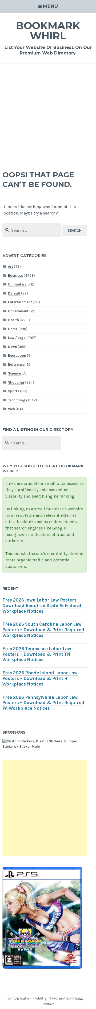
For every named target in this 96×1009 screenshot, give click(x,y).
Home (13, 329)
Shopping (16, 382)
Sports (13, 391)
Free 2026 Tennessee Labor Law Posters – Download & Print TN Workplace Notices (36, 654)
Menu (50, 6)
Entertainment (20, 302)
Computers (17, 284)
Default (14, 293)
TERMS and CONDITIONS (65, 999)
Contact (48, 1004)
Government (18, 311)
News (12, 347)
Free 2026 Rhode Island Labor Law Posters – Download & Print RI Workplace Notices (40, 678)
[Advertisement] (48, 114)
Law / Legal (17, 338)
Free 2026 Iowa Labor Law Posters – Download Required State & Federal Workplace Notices (41, 606)
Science (14, 373)
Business (15, 276)
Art (10, 266)
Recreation (17, 356)
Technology (17, 400)
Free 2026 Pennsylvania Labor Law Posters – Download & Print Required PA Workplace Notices (43, 703)
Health (13, 320)
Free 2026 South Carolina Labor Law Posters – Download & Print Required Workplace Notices (43, 630)
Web (11, 409)
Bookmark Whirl (48, 30)
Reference (16, 365)
